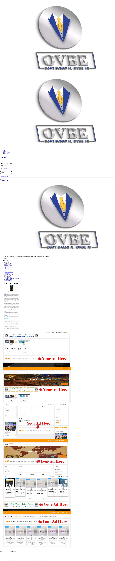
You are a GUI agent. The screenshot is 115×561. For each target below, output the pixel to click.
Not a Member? (4, 180)
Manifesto (7, 273)
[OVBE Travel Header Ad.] (35, 474)
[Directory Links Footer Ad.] (36, 510)
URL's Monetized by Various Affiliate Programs (29, 559)
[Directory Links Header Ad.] (37, 546)
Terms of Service (16, 559)
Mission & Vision (8, 265)
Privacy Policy (8, 270)
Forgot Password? (4, 176)
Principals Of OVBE (9, 272)
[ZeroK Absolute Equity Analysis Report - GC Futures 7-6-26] (12, 308)
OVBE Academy (8, 279)
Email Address (3, 170)
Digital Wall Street (8, 280)
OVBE (3, 157)
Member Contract (8, 267)
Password (2, 172)
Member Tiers (8, 264)
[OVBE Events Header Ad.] (37, 402)
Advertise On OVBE (9, 274)
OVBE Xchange (8, 276)
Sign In (2, 179)
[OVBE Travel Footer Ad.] (36, 438)
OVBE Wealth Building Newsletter (12, 278)
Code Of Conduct (8, 266)
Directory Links (8, 277)
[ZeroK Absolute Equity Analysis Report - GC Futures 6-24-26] (12, 330)
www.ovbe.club (6, 262)
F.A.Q (6, 268)
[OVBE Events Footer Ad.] (36, 366)
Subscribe (14, 551)
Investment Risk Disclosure (45, 559)
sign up (5, 168)
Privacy (9, 559)
